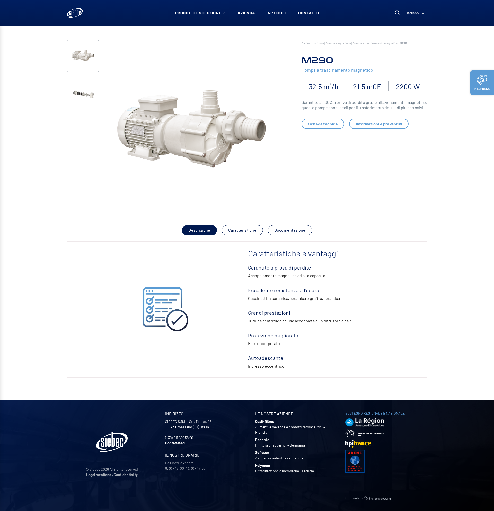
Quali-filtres (264, 421)
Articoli (276, 12)
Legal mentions (98, 474)
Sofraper (262, 452)
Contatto (308, 12)
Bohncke (262, 440)
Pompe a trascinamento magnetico (375, 43)
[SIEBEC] (75, 12)
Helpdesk (482, 88)
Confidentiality (126, 474)
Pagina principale (313, 43)
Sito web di (354, 498)
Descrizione (199, 230)
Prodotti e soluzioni (197, 12)
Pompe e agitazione (338, 43)
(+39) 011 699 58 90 (179, 437)
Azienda (246, 12)
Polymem (262, 465)
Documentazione (290, 230)
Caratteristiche (242, 230)
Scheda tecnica (323, 123)
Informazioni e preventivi (379, 123)
